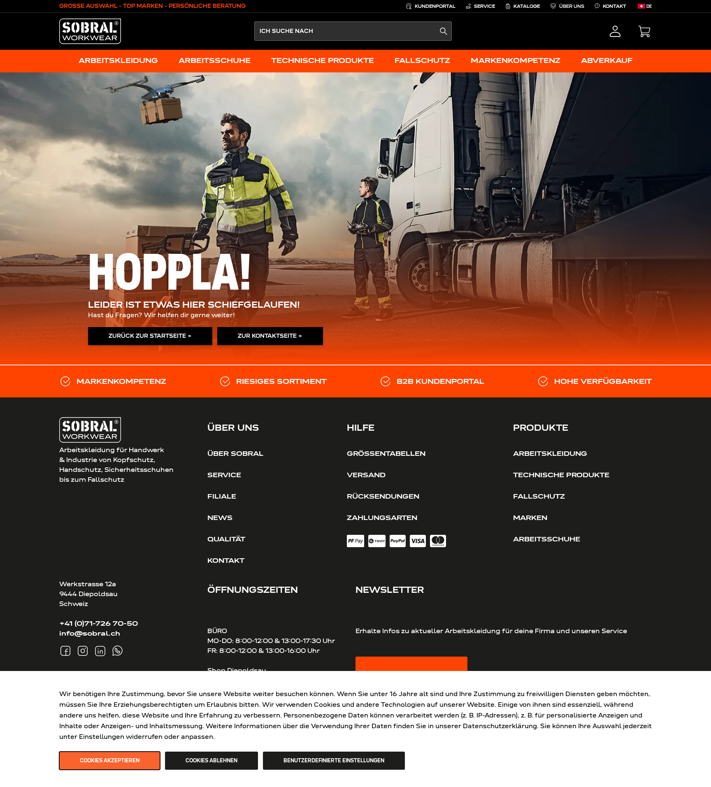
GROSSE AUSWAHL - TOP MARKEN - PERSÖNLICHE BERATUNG (152, 5)
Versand (366, 474)
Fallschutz (539, 496)
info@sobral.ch (89, 633)
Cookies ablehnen (211, 760)
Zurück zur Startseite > (150, 335)
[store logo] (90, 31)
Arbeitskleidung (550, 453)
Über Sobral (235, 453)
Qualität (226, 538)
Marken (530, 517)
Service (224, 474)
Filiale (221, 496)
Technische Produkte (561, 474)
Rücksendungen (383, 496)
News (219, 517)
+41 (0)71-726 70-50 (98, 623)
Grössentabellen (386, 453)
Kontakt (225, 560)
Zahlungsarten (382, 517)
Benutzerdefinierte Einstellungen (333, 760)
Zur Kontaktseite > (270, 335)
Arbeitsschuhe (546, 538)
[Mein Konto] (615, 31)
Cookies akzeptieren (109, 760)
